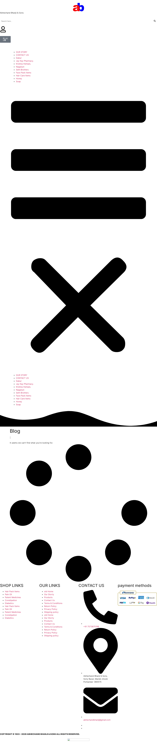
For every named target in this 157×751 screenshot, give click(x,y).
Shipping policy (51, 612)
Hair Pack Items (12, 591)
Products (48, 597)
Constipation (11, 600)
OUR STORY (21, 52)
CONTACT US (22, 55)
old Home (48, 591)
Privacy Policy (50, 609)
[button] (78, 228)
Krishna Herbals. (23, 64)
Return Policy (50, 606)
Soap (18, 81)
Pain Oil (8, 594)
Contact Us (49, 600)
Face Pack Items (23, 72)
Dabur (19, 58)
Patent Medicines (13, 597)
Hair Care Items (23, 75)
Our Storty (49, 594)
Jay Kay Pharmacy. (24, 61)
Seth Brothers (22, 69)
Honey (19, 78)
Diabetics (9, 603)
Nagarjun (20, 66)
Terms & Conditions (53, 603)
